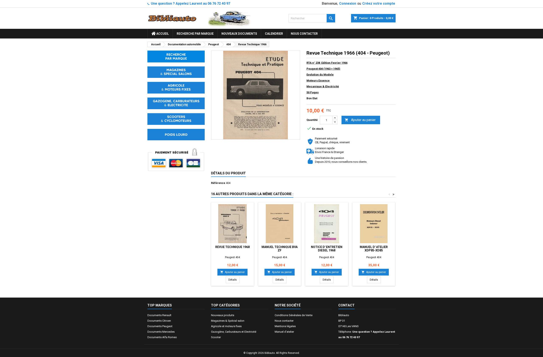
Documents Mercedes (161, 331)
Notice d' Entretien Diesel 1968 (326, 248)
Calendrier (274, 33)
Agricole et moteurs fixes (226, 326)
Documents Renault (159, 315)
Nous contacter (304, 33)
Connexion (347, 3)
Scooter (216, 337)
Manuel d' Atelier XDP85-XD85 (374, 248)
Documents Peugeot (159, 326)
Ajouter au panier (360, 120)
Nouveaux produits (222, 315)
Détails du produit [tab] (228, 173)
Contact (346, 305)
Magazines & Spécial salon (227, 320)
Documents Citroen (159, 320)
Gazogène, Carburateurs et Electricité (233, 331)
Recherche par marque (195, 33)
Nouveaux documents (239, 33)
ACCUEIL (162, 33)
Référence (218, 183)
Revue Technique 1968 (232, 247)
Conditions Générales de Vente (293, 315)
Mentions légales (285, 326)
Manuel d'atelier (284, 331)
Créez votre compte (378, 3)
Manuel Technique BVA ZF (280, 248)
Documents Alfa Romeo (162, 337)
